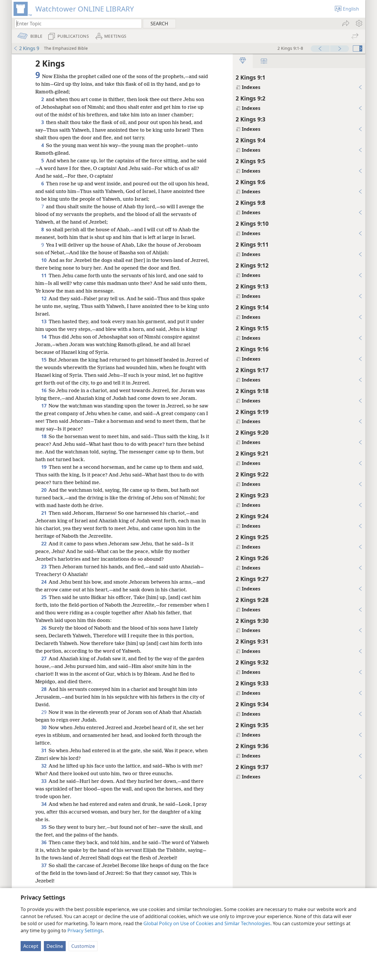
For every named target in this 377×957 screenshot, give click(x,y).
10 (44, 260)
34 (44, 804)
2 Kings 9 (29, 48)
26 (44, 628)
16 (44, 390)
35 (44, 827)
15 (44, 360)
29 (44, 712)
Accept (30, 946)
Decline (55, 946)
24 (44, 582)
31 (44, 750)
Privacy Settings (85, 930)
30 (44, 727)
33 (44, 781)
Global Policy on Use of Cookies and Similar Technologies (206, 923)
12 (44, 298)
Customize (83, 946)
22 (44, 543)
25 (44, 597)
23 (44, 566)
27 (44, 658)
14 (44, 337)
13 (44, 321)
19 (44, 467)
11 (44, 275)
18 (44, 436)
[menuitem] (358, 23)
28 (44, 689)
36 (44, 842)
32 (44, 766)
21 (44, 513)
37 (44, 865)
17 (44, 405)
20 (44, 490)
